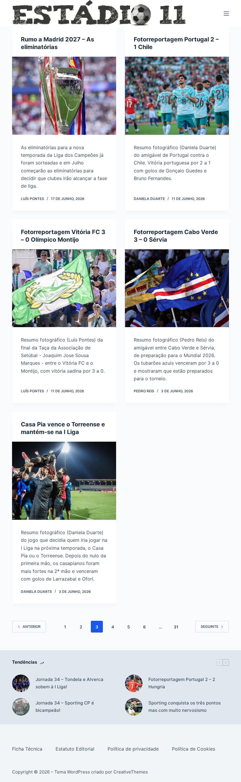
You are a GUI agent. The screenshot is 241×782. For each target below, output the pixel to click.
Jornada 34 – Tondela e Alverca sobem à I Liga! (69, 683)
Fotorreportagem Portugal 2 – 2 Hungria (181, 683)
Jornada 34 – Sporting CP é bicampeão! (65, 706)
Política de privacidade (134, 749)
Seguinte (209, 626)
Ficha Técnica (28, 749)
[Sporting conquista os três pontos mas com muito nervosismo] (134, 707)
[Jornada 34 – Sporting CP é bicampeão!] (21, 707)
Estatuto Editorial (76, 749)
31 (176, 626)
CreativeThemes (130, 772)
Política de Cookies (194, 749)
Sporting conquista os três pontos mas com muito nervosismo (184, 706)
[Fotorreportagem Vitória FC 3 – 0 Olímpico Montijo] (64, 288)
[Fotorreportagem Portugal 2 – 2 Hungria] (134, 683)
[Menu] (226, 13)
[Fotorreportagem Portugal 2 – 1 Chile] (177, 96)
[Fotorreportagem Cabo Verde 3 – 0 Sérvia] (177, 288)
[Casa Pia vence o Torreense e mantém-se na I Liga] (64, 481)
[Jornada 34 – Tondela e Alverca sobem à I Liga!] (21, 683)
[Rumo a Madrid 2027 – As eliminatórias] (64, 96)
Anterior (32, 626)
